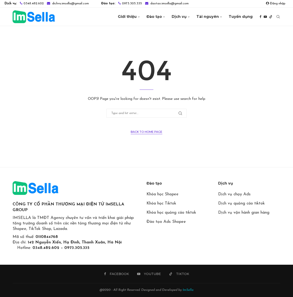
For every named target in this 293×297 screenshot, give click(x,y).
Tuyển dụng (241, 16)
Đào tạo (154, 16)
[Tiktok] (270, 17)
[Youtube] (265, 17)
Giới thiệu (127, 16)
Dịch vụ (179, 16)
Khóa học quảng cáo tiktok (171, 213)
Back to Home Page (146, 132)
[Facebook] (260, 17)
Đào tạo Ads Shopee (166, 222)
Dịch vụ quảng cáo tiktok (241, 204)
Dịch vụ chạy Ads (234, 194)
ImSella (188, 290)
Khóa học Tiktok (161, 204)
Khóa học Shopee (162, 194)
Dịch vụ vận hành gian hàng (243, 213)
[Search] (278, 17)
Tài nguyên (207, 16)
